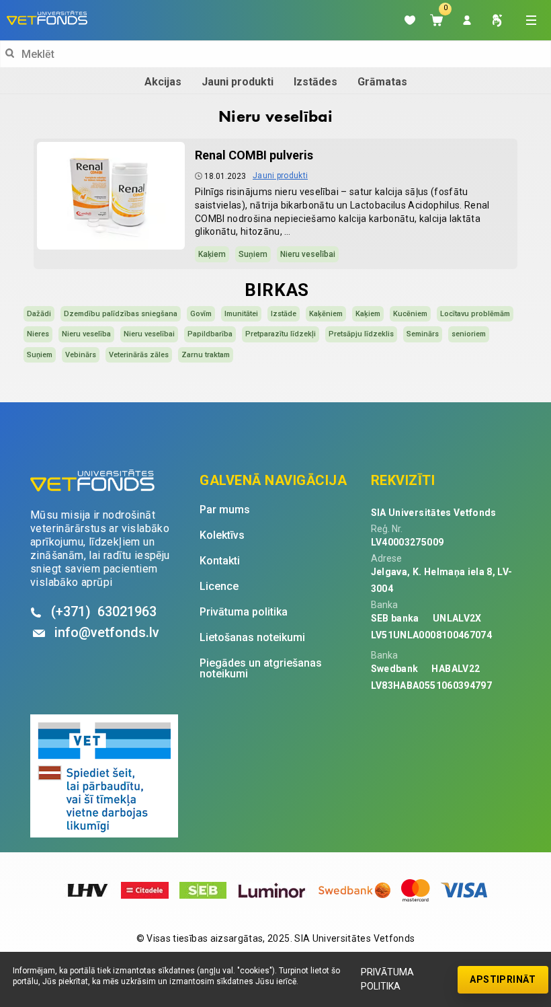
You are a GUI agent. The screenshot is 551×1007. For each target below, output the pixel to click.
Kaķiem (212, 254)
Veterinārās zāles (139, 354)
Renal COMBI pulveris (254, 155)
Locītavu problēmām (475, 313)
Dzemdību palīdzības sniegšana (120, 313)
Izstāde (283, 313)
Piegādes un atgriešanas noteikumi (261, 668)
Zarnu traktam (205, 354)
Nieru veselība (86, 334)
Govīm (201, 313)
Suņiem (253, 254)
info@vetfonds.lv (106, 632)
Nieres (38, 334)
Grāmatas (382, 81)
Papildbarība (209, 334)
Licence (219, 586)
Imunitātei (241, 313)
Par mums (225, 510)
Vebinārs (80, 354)
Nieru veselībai (307, 254)
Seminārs (423, 334)
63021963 (104, 611)
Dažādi (39, 313)
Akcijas (162, 81)
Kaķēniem (326, 313)
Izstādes (315, 81)
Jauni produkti (237, 81)
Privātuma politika (387, 979)
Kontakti (220, 561)
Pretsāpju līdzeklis (361, 334)
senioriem (469, 334)
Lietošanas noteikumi (252, 637)
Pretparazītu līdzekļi (280, 334)
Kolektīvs (222, 535)
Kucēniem (410, 313)
